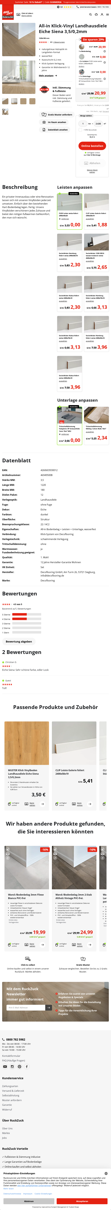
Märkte (6, 1133)
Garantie (7, 1104)
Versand (106, 111)
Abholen (94, 163)
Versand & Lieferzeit (13, 1090)
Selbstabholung (10, 1095)
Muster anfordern (12, 1100)
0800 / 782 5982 (94, 7)
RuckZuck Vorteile (15, 1149)
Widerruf (7, 1109)
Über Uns (7, 1128)
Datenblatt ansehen (58, 129)
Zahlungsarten (10, 1086)
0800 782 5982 (15, 1039)
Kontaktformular (11, 1055)
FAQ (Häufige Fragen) (13, 1060)
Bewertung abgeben (19, 641)
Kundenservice (12, 1078)
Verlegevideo (14, 922)
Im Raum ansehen (57, 122)
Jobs (4, 1137)
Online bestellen (92, 146)
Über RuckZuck (13, 1120)
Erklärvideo (13, 920)
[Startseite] (8, 12)
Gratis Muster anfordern (60, 114)
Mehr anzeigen (46, 75)
